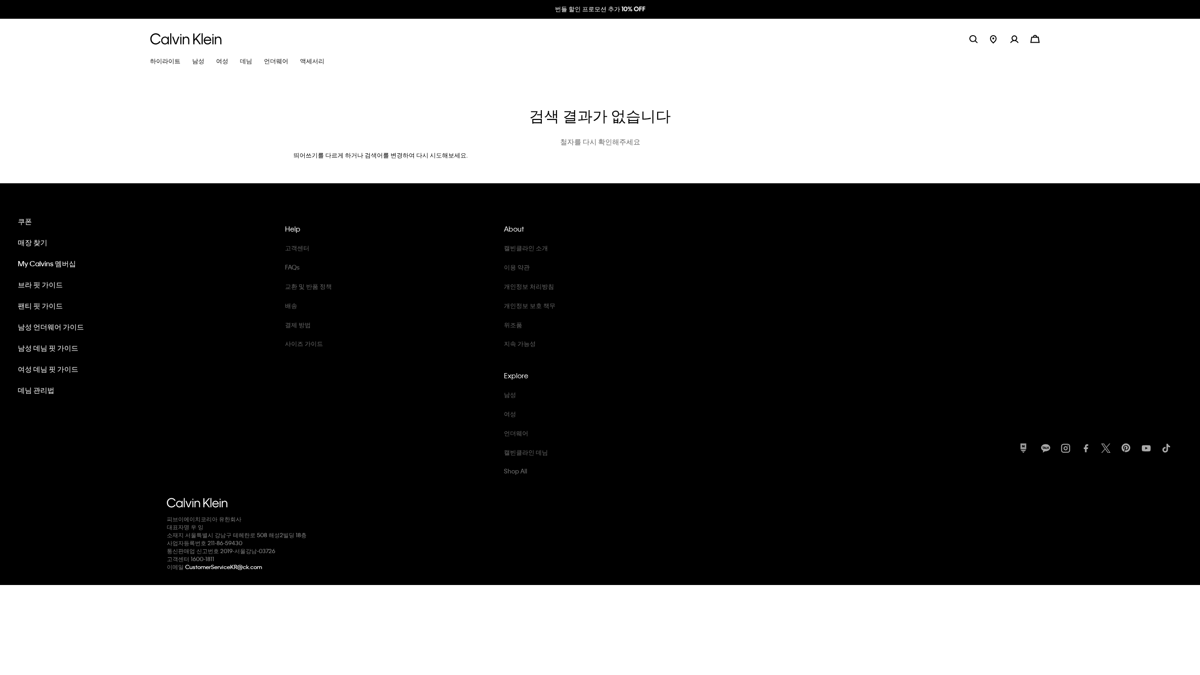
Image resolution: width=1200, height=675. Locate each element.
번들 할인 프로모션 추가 (600, 9)
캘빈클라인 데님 (526, 452)
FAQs (292, 267)
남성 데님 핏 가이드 (48, 347)
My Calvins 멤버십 (47, 263)
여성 (510, 414)
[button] (1020, 38)
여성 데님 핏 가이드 (48, 369)
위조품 (513, 325)
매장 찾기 (32, 242)
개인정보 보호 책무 (529, 305)
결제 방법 (298, 325)
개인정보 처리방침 (529, 286)
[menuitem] (1000, 38)
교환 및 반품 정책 (308, 286)
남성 (510, 394)
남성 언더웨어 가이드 (51, 326)
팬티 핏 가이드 (40, 305)
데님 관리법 (36, 390)
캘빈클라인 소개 (526, 248)
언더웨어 (516, 433)
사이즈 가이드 (304, 343)
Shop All (515, 471)
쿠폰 (25, 221)
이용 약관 (517, 267)
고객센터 (297, 248)
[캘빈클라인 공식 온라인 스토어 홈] (186, 39)
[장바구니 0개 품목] (1035, 38)
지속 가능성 (520, 343)
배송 (291, 305)
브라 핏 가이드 (40, 284)
